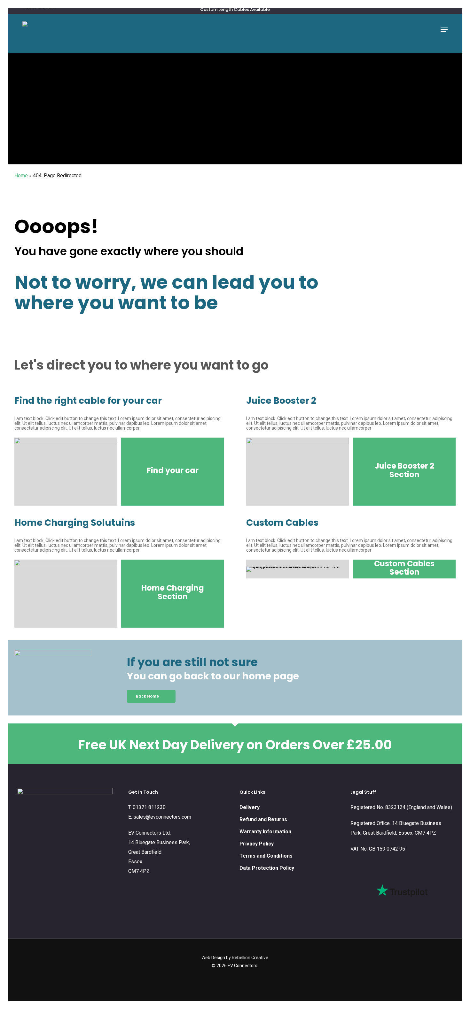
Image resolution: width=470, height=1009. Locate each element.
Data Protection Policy (266, 868)
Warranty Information (265, 832)
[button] (444, 29)
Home (21, 175)
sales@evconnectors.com (162, 817)
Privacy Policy (256, 844)
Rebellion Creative (250, 957)
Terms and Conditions (266, 856)
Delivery (249, 807)
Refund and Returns (263, 819)
